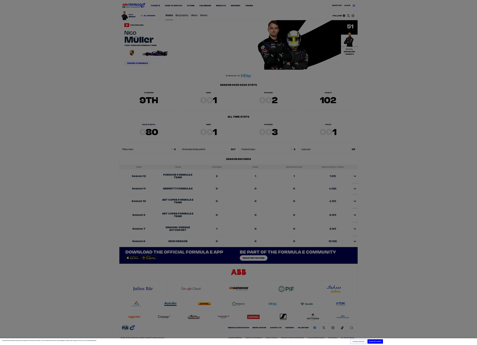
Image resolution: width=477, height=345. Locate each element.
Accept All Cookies (375, 341)
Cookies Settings (358, 341)
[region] (238, 341)
